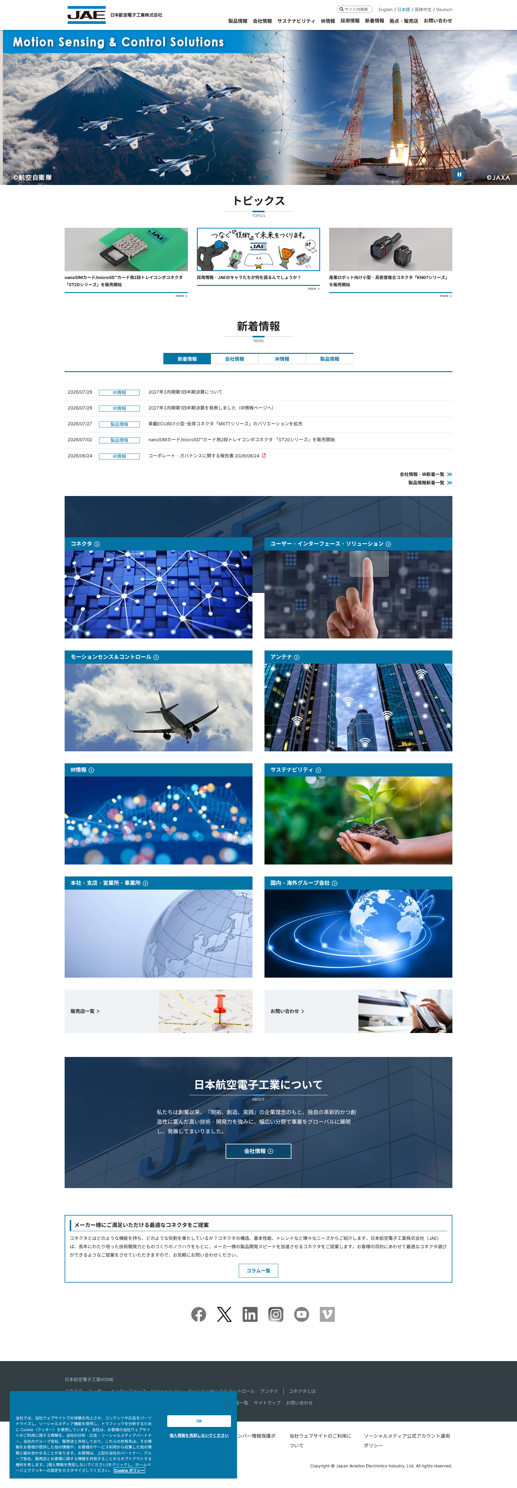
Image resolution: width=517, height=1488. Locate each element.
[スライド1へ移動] (250, 177)
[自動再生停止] (459, 174)
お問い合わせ (299, 1403)
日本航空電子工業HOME (89, 1379)
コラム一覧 (258, 1271)
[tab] (187, 358)
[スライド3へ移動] (260, 177)
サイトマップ (267, 1403)
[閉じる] (226, 1402)
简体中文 (423, 9)
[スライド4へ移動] (266, 177)
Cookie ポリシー (129, 1470)
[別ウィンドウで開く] (198, 1311)
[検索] (341, 9)
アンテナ (269, 1391)
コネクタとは (302, 1391)
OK (199, 1421)
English (386, 9)
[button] (10, 107)
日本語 (403, 9)
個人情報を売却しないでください (199, 1435)
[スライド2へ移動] (255, 177)
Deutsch (444, 9)
